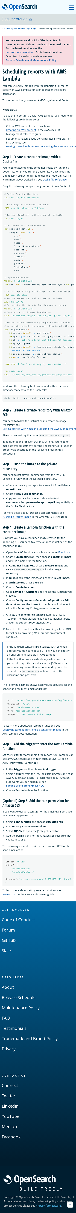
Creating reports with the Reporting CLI (20, 28)
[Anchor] (18, 109)
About (8, 987)
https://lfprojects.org (48, 1205)
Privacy (9, 1049)
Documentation (15, 18)
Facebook (11, 1137)
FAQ (6, 1018)
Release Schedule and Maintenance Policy (31, 60)
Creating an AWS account (21, 130)
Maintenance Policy (21, 1008)
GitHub (9, 940)
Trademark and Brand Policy (30, 1038)
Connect (10, 1085)
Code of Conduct (18, 920)
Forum (8, 930)
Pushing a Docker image (16, 516)
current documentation (20, 52)
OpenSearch (20, 7)
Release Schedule (19, 997)
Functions (64, 552)
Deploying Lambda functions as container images (31, 729)
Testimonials (14, 1028)
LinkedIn (10, 1106)
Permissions (9, 894)
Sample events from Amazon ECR (25, 785)
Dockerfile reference (55, 179)
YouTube (10, 1116)
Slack (7, 950)
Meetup (9, 1126)
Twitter (8, 1096)
